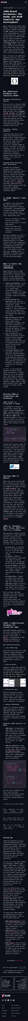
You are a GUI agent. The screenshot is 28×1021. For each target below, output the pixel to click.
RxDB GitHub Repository (12, 921)
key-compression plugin (12, 751)
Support (4, 1016)
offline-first (7, 641)
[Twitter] (5, 1000)
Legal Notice (15, 1010)
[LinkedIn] (8, 1000)
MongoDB (22, 111)
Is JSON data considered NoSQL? (13, 804)
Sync (3, 1008)
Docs (3, 1005)
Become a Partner (16, 1008)
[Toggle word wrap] (22, 428)
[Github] (11, 1000)
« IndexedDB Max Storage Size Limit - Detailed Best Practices (6, 983)
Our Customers (15, 1005)
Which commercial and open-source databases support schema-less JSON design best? (13, 811)
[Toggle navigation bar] (26, 2)
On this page (8, 7)
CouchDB (5, 113)
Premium (4, 1013)
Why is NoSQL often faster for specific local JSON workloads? (13, 818)
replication (7, 897)
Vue (12, 181)
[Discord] (13, 1000)
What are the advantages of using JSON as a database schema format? (13, 826)
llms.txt (13, 1016)
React (8, 181)
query (12, 669)
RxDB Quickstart (10, 930)
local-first (12, 890)
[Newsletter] (3, 1000)
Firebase (12, 113)
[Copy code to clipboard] (24, 428)
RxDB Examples (9, 943)
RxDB (10, 68)
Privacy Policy (15, 1013)
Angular (19, 181)
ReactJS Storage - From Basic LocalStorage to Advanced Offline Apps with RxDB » (21, 983)
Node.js (5, 637)
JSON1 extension (11, 488)
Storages (4, 1010)
